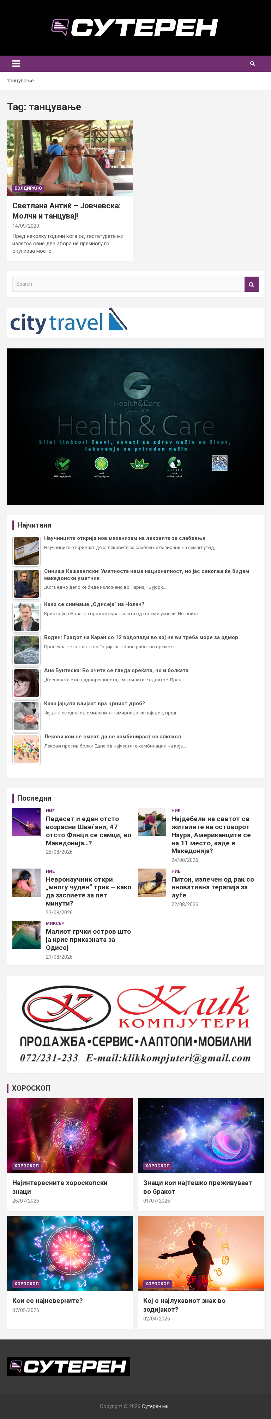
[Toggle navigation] (16, 64)
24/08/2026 (184, 860)
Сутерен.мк (155, 1406)
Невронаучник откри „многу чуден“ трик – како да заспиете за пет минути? (88, 891)
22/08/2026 (184, 904)
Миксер (55, 923)
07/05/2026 (25, 1310)
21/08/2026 (59, 957)
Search (252, 284)
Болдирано (28, 188)
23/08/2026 (59, 912)
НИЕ (50, 810)
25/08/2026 (59, 852)
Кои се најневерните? (47, 1301)
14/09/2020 (25, 226)
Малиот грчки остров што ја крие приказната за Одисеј (88, 939)
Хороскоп (26, 1165)
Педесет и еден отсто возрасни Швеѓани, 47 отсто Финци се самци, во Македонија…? (88, 831)
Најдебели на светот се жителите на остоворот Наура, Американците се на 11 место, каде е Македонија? (211, 835)
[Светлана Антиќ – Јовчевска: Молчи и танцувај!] (70, 158)
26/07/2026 (25, 1201)
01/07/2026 (156, 1201)
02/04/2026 (156, 1319)
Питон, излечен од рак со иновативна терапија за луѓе (212, 887)
